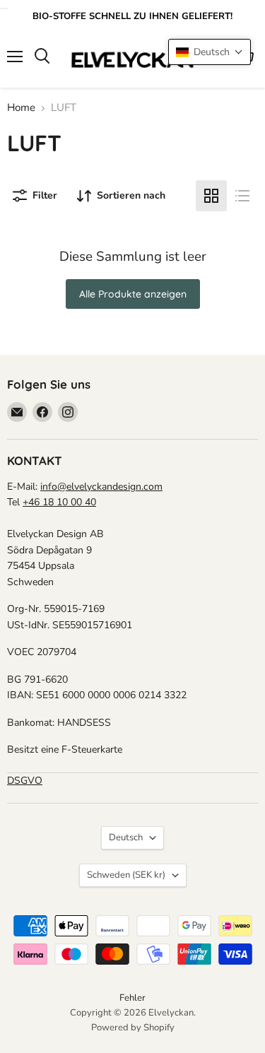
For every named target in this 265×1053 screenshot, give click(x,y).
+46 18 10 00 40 (59, 502)
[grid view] (211, 195)
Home (21, 108)
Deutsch (126, 837)
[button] (209, 52)
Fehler (132, 998)
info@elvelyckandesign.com (101, 486)
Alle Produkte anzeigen (133, 294)
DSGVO (24, 780)
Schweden (126, 875)
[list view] (242, 195)
